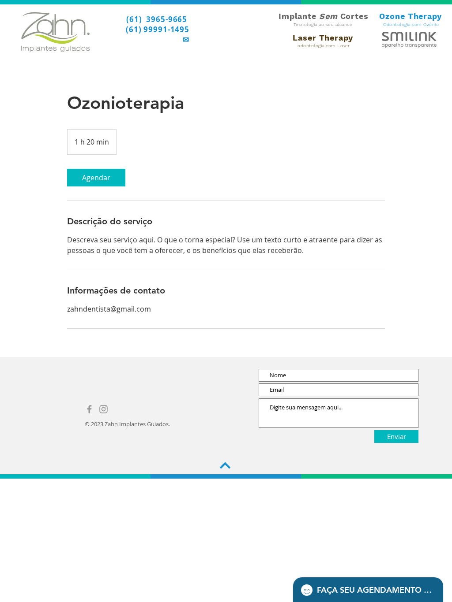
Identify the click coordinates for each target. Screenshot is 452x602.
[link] (96, 177)
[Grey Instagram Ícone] (103, 409)
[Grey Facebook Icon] (89, 409)
